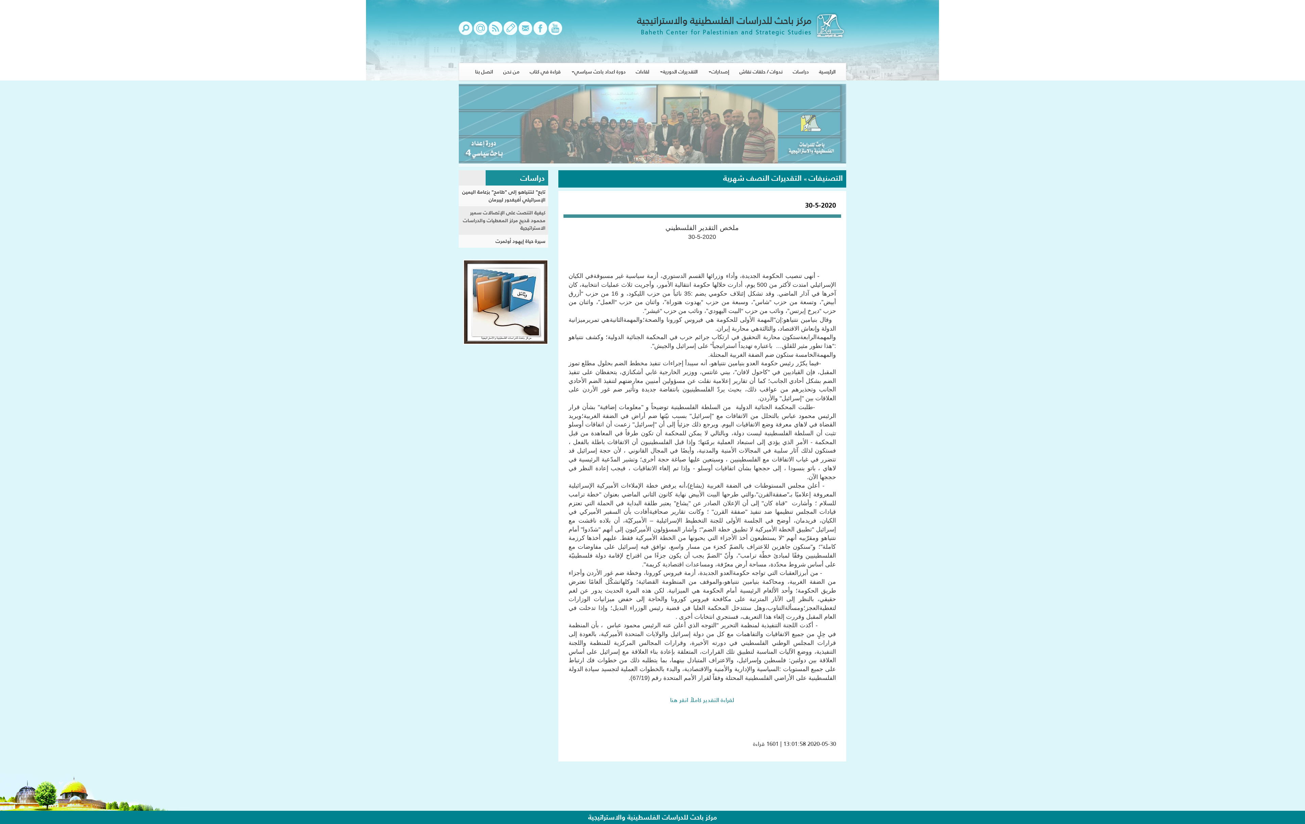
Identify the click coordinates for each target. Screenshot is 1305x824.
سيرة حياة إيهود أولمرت (520, 241)
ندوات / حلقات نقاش (761, 71)
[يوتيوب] (555, 32)
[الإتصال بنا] (525, 32)
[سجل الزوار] (510, 32)
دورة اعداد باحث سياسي (600, 71)
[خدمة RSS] (495, 32)
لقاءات (642, 71)
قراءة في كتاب (545, 71)
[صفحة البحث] (465, 32)
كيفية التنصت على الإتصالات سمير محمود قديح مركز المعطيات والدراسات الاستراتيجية (504, 220)
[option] (652, 125)
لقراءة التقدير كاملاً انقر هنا (702, 700)
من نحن (511, 71)
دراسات (801, 71)
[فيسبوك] (540, 32)
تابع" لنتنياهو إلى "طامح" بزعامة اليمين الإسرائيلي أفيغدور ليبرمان (503, 196)
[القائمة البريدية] (480, 32)
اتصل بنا (484, 71)
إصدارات (720, 71)
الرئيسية (827, 71)
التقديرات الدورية (680, 71)
